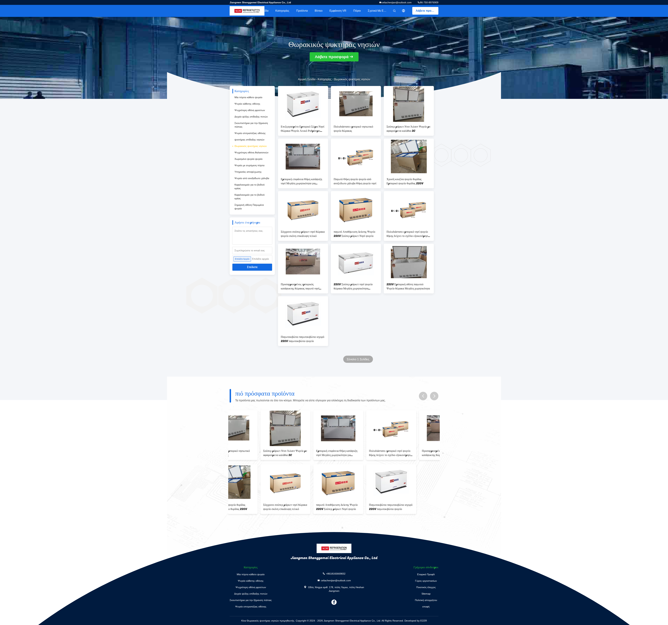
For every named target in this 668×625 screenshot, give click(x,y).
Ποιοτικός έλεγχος (426, 587)
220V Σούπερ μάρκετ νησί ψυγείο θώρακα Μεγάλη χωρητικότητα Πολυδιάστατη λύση (353, 286)
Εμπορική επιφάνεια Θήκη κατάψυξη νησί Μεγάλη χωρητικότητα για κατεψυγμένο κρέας (301, 181)
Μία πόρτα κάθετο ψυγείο (248, 97)
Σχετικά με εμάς (378, 10)
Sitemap (426, 593)
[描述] (403, 11)
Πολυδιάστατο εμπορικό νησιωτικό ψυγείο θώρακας (353, 129)
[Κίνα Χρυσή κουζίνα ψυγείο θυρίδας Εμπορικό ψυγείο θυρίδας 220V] (409, 156)
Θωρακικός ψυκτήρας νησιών (250, 146)
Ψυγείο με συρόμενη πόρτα (249, 165)
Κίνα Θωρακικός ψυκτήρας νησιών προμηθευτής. (268, 620)
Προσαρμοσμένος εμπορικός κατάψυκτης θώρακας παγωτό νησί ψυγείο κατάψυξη (300, 286)
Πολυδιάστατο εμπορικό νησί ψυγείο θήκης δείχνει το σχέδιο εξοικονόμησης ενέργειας (408, 234)
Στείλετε (252, 267)
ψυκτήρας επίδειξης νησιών (249, 139)
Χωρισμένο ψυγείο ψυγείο (248, 159)
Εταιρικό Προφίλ (426, 574)
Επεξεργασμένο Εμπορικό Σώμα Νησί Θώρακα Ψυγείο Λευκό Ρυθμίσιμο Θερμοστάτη (302, 129)
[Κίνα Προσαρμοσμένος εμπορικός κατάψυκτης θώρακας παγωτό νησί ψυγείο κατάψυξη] (303, 262)
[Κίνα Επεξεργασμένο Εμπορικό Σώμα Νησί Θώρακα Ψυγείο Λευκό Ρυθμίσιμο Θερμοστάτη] (303, 104)
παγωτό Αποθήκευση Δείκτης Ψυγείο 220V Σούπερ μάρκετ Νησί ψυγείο (354, 234)
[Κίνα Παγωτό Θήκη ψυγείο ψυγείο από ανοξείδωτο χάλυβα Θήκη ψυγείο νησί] (356, 156)
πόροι (357, 10)
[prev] (423, 396)
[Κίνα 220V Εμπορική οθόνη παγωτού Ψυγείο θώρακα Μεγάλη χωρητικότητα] (409, 262)
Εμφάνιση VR (337, 10)
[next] (434, 396)
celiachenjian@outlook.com (396, 2)
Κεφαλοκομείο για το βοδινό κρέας (249, 186)
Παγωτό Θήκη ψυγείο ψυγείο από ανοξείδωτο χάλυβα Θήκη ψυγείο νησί (355, 181)
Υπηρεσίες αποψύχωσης (248, 171)
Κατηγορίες (282, 10)
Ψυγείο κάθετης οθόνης (247, 103)
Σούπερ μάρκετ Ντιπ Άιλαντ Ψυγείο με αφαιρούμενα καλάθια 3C (409, 129)
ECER (423, 620)
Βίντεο (319, 10)
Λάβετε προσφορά (427, 10)
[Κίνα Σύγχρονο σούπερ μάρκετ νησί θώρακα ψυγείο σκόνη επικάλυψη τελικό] (303, 209)
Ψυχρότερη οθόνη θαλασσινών (251, 152)
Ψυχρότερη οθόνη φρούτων (249, 110)
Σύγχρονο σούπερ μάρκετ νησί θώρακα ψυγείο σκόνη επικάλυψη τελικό (303, 234)
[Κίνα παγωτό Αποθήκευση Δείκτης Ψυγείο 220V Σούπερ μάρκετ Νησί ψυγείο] (356, 209)
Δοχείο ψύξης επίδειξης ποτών (251, 116)
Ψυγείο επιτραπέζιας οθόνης (250, 133)
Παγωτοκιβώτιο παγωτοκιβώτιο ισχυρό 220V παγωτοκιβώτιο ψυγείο (302, 339)
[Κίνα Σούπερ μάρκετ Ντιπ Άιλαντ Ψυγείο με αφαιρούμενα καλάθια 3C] (409, 104)
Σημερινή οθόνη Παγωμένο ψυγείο (249, 206)
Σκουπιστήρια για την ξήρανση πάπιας (251, 125)
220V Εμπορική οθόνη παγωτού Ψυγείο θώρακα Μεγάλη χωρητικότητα (408, 286)
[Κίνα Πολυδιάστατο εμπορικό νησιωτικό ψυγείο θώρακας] (356, 104)
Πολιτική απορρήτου (426, 600)
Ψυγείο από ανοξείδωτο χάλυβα (251, 178)
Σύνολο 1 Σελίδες (358, 359)
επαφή (426, 606)
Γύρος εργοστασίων (426, 580)
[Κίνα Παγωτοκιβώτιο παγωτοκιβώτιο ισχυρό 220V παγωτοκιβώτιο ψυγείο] (303, 314)
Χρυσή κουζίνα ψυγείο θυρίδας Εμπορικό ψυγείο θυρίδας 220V (405, 181)
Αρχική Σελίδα (259, 10)
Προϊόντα (302, 10)
